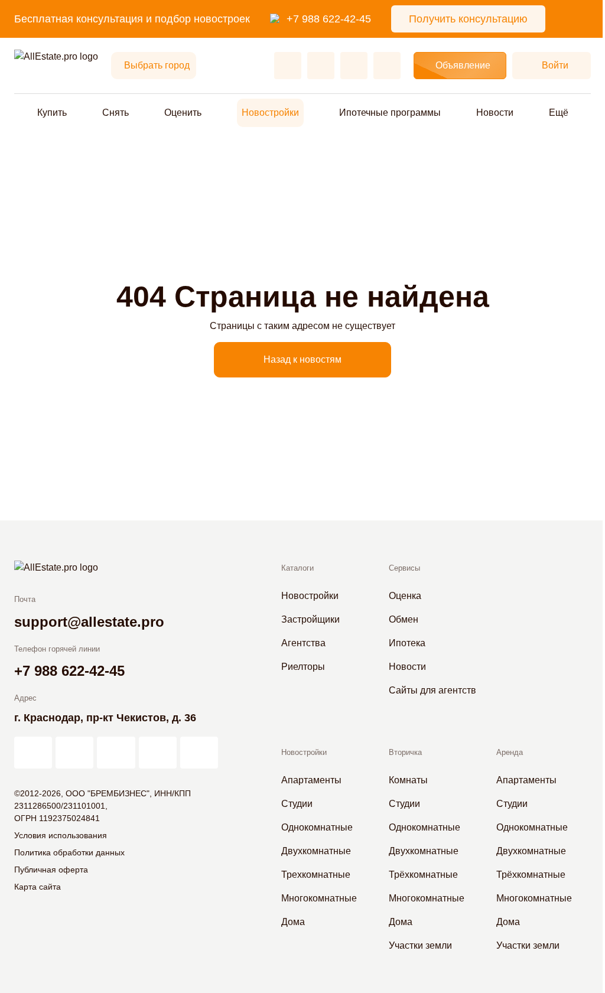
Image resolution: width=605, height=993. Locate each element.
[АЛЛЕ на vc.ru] (33, 753)
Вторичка (405, 752)
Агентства (303, 643)
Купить (52, 113)
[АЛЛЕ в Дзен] (74, 753)
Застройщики (310, 619)
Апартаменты (311, 780)
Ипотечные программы (390, 113)
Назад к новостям (302, 359)
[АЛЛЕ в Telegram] (199, 753)
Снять (115, 113)
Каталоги (297, 568)
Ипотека (407, 643)
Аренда (509, 752)
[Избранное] (287, 65)
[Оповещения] (387, 65)
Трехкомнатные (315, 875)
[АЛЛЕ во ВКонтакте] (116, 753)
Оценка (405, 596)
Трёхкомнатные (423, 875)
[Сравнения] (320, 65)
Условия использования (60, 835)
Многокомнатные (319, 898)
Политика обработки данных (69, 852)
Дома (293, 922)
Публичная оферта (51, 869)
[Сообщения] (353, 65)
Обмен (403, 619)
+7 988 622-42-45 (329, 19)
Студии (297, 804)
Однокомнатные (317, 827)
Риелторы (303, 667)
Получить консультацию (468, 19)
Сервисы (404, 568)
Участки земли (420, 945)
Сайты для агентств (432, 690)
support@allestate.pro (89, 622)
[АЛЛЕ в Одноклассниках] (158, 753)
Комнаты (408, 780)
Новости (494, 113)
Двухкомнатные (316, 851)
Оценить (182, 113)
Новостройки (270, 113)
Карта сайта (37, 886)
